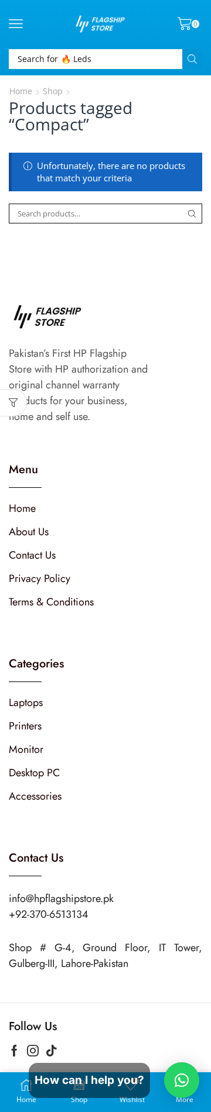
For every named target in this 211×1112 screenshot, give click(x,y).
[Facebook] (14, 1050)
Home (20, 91)
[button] (16, 24)
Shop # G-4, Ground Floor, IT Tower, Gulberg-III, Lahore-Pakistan (105, 955)
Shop (53, 91)
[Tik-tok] (51, 1050)
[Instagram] (33, 1050)
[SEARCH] (192, 213)
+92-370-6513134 (49, 914)
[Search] (192, 59)
